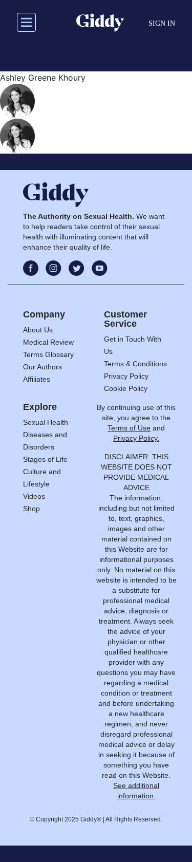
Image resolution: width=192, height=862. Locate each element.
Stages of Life (45, 459)
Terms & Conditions (135, 364)
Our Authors (42, 367)
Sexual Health (45, 422)
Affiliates (36, 379)
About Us (38, 330)
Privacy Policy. (136, 438)
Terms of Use (129, 428)
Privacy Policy (126, 376)
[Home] (100, 22)
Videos (34, 496)
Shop (31, 508)
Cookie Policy (125, 388)
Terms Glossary (48, 354)
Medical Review (48, 342)
